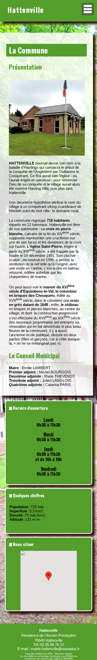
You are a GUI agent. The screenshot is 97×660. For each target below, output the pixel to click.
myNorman (55, 656)
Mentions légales (63, 654)
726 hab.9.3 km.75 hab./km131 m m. (27, 513)
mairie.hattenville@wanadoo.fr (55, 649)
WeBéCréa (41, 654)
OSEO (56, 659)
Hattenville (25, 9)
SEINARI (68, 659)
